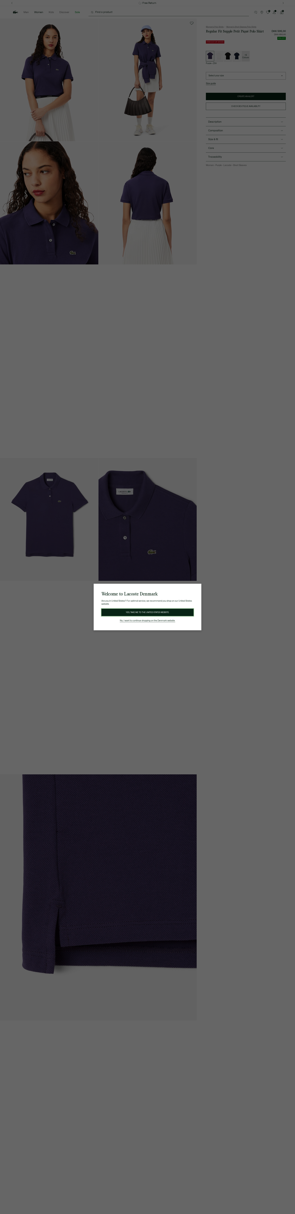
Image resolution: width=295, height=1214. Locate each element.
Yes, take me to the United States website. (147, 612)
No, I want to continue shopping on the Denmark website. (147, 621)
